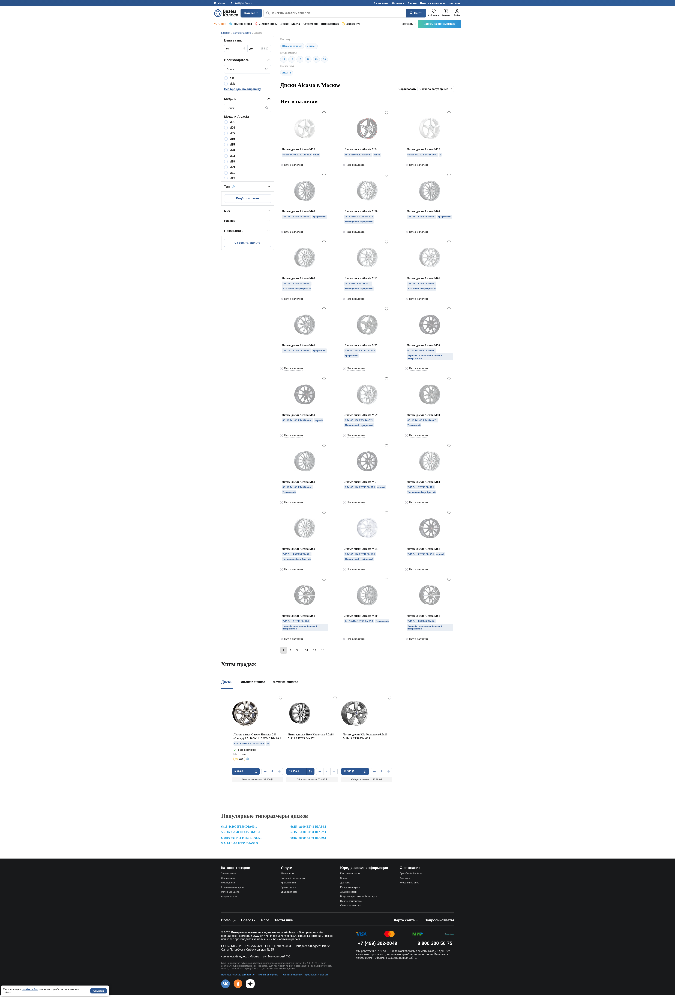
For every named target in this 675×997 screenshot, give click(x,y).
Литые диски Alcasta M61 (361, 278)
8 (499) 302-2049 (242, 3)
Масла (295, 23)
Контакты (455, 3)
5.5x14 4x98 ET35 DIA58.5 (239, 843)
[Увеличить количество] (279, 771)
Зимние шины (243, 23)
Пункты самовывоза (432, 3)
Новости (248, 920)
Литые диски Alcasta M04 (361, 149)
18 (308, 59)
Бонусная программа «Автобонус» (358, 896)
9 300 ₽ (238, 771)
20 (324, 59)
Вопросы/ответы (439, 920)
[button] (247, 60)
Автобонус (353, 23)
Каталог (249, 12)
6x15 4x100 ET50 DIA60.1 (239, 826)
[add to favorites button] (324, 113)
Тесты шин (283, 920)
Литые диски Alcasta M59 (423, 345)
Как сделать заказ (350, 873)
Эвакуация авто (289, 892)
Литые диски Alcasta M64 (361, 548)
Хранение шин (288, 882)
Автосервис (310, 23)
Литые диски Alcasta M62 (361, 345)
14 (306, 650)
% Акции (220, 23)
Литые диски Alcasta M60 (298, 211)
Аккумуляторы (229, 896)
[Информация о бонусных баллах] (248, 759)
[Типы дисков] (233, 186)
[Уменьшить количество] (265, 771)
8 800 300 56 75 (435, 943)
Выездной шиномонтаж (293, 878)
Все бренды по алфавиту (242, 89)
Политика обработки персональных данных (305, 975)
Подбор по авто (247, 198)
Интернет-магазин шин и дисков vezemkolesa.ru (264, 932)
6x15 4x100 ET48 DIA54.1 (308, 826)
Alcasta (286, 72)
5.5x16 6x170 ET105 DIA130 (240, 832)
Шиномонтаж (330, 23)
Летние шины (268, 23)
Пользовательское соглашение (237, 975)
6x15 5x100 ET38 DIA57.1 (308, 832)
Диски (284, 23)
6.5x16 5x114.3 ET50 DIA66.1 (241, 837)
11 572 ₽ (349, 771)
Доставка (398, 3)
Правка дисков (288, 887)
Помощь (407, 23)
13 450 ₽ (294, 771)
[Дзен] (250, 983)
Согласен (98, 991)
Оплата (412, 3)
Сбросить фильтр (247, 242)
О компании (381, 3)
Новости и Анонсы (409, 882)
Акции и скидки (348, 892)
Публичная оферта (268, 975)
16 (291, 59)
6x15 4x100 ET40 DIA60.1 (308, 837)
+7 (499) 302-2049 (377, 943)
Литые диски (228, 882)
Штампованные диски (232, 887)
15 (283, 59)
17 (299, 59)
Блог (265, 920)
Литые (311, 46)
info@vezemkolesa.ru (284, 935)
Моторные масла (230, 892)
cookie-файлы (30, 989)
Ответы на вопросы (350, 905)
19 (316, 59)
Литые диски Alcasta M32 (298, 149)
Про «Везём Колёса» (411, 873)
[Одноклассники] (237, 983)
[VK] (225, 983)
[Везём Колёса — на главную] (226, 13)
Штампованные (292, 46)
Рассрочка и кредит (350, 887)
